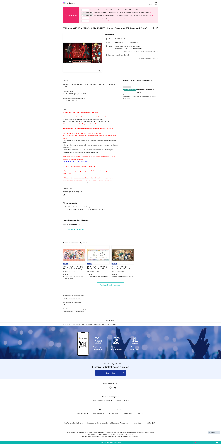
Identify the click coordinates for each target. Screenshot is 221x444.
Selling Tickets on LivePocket (101, 400)
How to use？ (128, 413)
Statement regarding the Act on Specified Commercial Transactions (107, 423)
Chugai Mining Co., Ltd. (122, 55)
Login (156, 4)
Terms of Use (138, 423)
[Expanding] (82, 52)
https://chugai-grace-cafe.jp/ (71, 191)
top (65, 324)
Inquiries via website (77, 229)
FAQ (139, 413)
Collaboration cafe (79, 311)
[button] (140, 92)
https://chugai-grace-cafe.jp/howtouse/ (76, 161)
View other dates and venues (147, 58)
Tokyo (65, 304)
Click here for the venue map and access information (140, 51)
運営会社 (150, 423)
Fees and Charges (121, 400)
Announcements (97, 413)
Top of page (111, 320)
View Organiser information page (110, 285)
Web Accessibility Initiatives (72, 423)
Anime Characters (68, 311)
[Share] (152, 28)
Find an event (81, 413)
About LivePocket (113, 413)
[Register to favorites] (156, 28)
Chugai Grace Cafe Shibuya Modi (72, 298)
